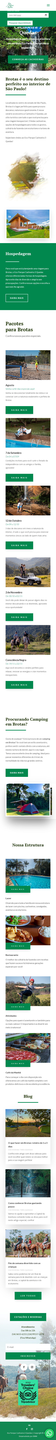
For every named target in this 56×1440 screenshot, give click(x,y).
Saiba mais (19, 410)
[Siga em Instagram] (32, 1367)
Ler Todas (28, 1296)
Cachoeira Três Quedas (20, 1150)
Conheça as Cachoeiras (28, 59)
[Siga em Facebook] (23, 1367)
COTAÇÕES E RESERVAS (28, 1317)
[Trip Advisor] (29, 1425)
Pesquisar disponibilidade (20, 23)
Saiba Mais (17, 298)
